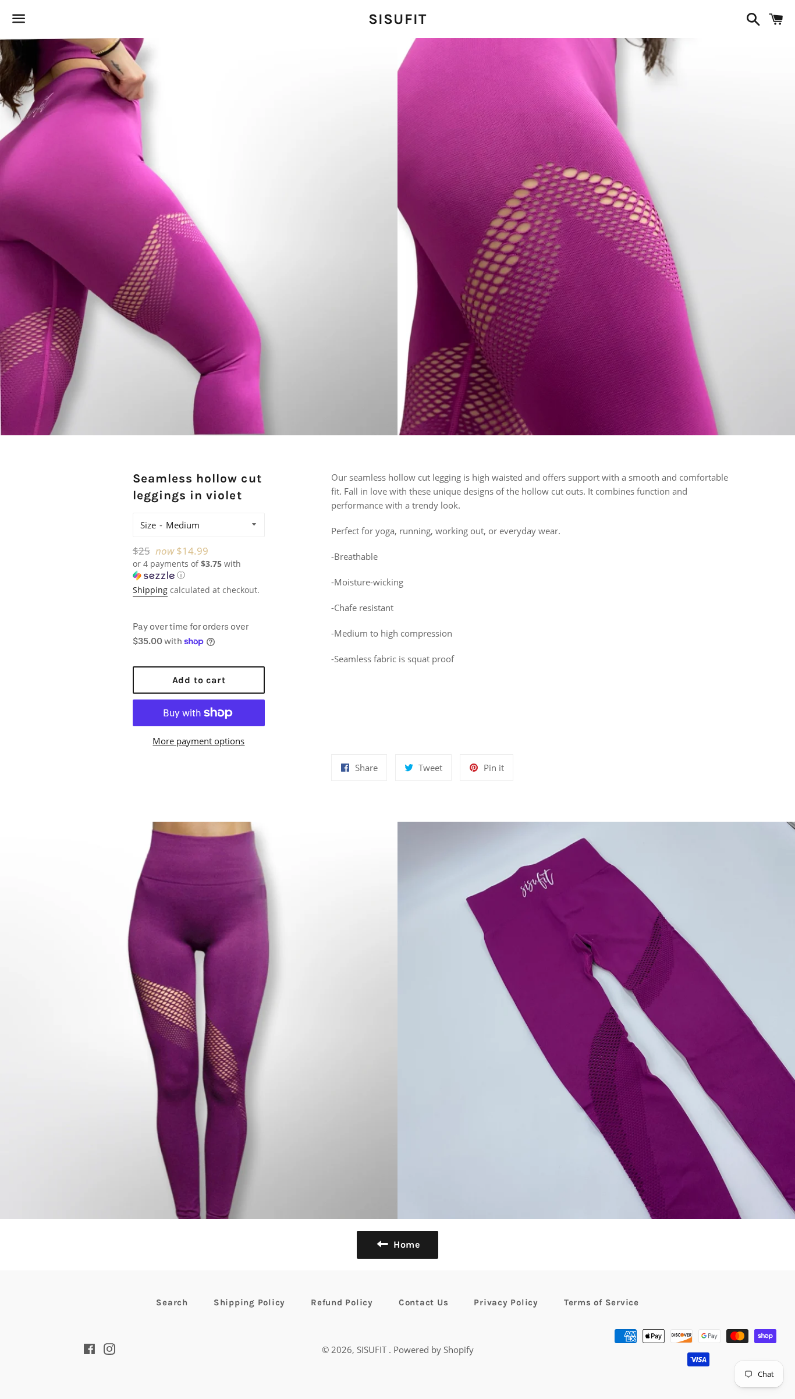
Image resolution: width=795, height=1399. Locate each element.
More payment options (198, 741)
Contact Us (424, 1302)
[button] (199, 570)
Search (172, 1302)
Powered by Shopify (433, 1349)
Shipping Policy (249, 1302)
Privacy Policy (506, 1302)
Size (148, 525)
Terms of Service (601, 1302)
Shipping (150, 589)
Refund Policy (342, 1302)
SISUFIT (397, 18)
